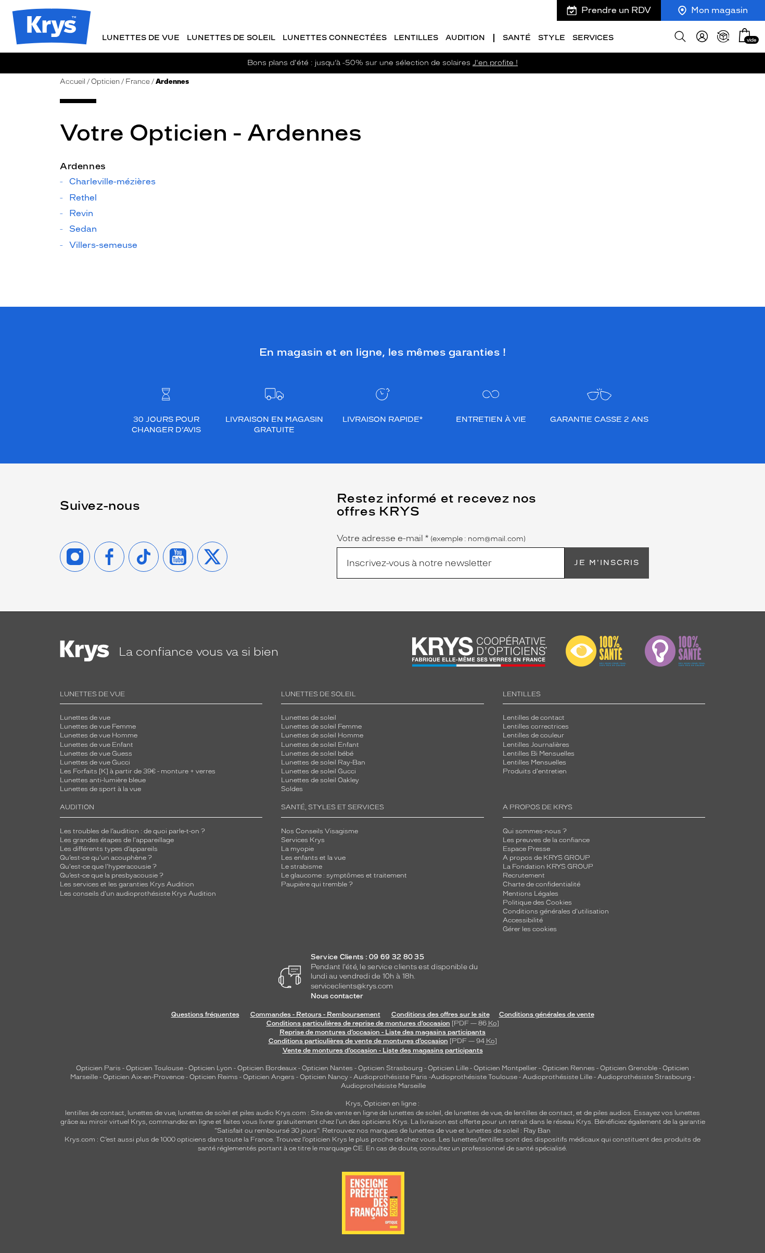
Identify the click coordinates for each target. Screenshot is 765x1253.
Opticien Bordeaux (267, 1068)
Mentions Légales (530, 893)
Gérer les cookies (530, 929)
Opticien (105, 81)
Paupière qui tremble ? (317, 884)
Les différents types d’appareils (109, 849)
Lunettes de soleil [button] (231, 37)
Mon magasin (719, 10)
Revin (81, 213)
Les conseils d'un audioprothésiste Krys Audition (138, 893)
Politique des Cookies (537, 902)
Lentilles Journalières (536, 744)
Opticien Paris (98, 1068)
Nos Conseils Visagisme (319, 831)
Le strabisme (301, 866)
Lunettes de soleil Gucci (318, 771)
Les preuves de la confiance (546, 840)
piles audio (257, 1113)
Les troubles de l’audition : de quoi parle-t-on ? (132, 831)
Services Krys (303, 840)
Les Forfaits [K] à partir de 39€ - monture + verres (137, 771)
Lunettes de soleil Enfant (320, 744)
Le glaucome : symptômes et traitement (344, 875)
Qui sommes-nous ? (535, 831)
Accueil (72, 81)
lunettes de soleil (204, 1113)
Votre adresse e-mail (431, 538)
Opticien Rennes (568, 1068)
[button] (744, 35)
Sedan (83, 229)
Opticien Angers (269, 1077)
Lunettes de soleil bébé (317, 753)
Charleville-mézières (112, 181)
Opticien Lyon (210, 1068)
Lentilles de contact (534, 717)
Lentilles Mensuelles (534, 762)
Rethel (83, 198)
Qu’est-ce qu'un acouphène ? (106, 857)
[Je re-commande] (723, 36)
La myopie (297, 849)
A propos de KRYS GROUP (546, 857)
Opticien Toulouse (154, 1068)
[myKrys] (702, 36)
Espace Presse (526, 849)
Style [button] (551, 37)
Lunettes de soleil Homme (322, 735)
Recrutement (524, 875)
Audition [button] (465, 37)
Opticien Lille (448, 1068)
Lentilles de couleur (533, 735)
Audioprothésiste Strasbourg (644, 1077)
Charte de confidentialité (541, 884)
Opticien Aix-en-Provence (143, 1077)
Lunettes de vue (85, 717)
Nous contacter (337, 996)
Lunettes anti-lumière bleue (103, 780)
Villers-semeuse (103, 245)
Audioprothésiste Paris (390, 1077)
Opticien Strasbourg (390, 1068)
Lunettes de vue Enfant (96, 744)
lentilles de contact (94, 1113)
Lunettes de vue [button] (141, 37)
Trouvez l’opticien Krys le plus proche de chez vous (356, 1139)
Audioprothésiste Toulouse (474, 1077)
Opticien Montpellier (505, 1068)
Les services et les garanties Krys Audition (127, 884)
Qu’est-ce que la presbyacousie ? (111, 875)
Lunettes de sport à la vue (100, 789)
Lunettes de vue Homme (98, 735)
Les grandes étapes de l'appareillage (117, 840)
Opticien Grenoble (628, 1068)
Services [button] (593, 37)
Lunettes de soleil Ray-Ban (323, 762)
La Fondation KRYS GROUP (548, 866)
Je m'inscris (607, 562)
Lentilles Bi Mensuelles (539, 753)
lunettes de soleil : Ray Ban (508, 1130)
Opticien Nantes (328, 1068)
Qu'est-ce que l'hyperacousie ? (108, 866)
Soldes (292, 789)
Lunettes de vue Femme (98, 726)
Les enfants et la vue (313, 857)
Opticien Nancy (324, 1077)
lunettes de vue (151, 1113)
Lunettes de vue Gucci (95, 762)
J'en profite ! (495, 62)
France (137, 81)
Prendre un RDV (616, 10)
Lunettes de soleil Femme (321, 726)
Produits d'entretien (535, 771)
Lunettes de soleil (308, 717)
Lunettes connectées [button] (335, 37)
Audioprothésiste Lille (557, 1077)
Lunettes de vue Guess (96, 753)
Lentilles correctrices (536, 726)
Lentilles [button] (416, 37)
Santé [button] (517, 37)
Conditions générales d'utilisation (556, 911)
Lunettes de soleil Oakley (320, 780)
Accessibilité (523, 920)
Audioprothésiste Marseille (383, 1085)
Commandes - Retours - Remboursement (315, 1014)
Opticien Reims (213, 1077)
